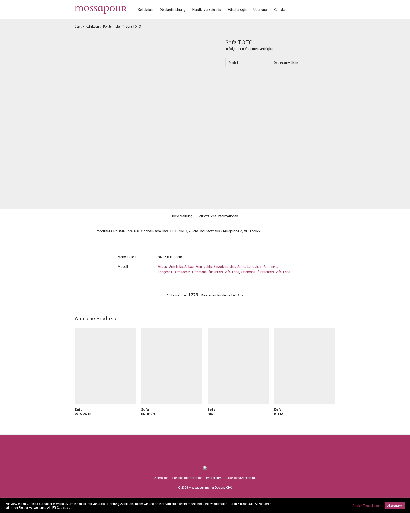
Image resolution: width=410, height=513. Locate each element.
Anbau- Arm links (170, 267)
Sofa (240, 295)
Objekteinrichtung (172, 10)
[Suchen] (293, 10)
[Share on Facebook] (234, 75)
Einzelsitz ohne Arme (229, 267)
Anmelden (161, 477)
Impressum (214, 477)
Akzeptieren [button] (394, 505)
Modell (233, 62)
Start (78, 26)
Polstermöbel (112, 26)
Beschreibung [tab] (182, 216)
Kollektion (145, 10)
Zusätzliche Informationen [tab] (218, 216)
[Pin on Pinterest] (246, 75)
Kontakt (279, 10)
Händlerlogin (237, 10)
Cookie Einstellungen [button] (367, 506)
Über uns (260, 10)
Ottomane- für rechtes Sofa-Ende (265, 272)
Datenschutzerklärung (241, 477)
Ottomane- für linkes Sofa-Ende (215, 272)
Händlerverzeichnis (206, 10)
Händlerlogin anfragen (187, 477)
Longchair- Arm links (262, 267)
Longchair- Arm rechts (174, 272)
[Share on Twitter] (240, 75)
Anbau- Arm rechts (198, 267)
